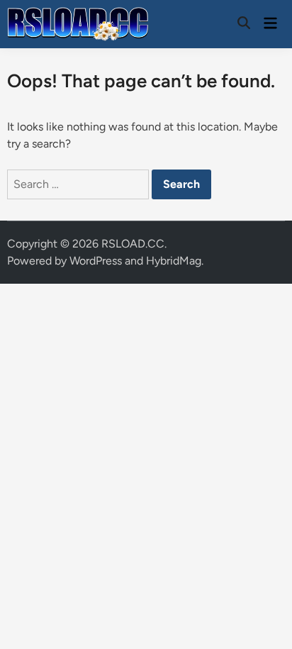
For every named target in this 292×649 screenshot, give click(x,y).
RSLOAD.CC (132, 243)
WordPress (95, 260)
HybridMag (173, 260)
